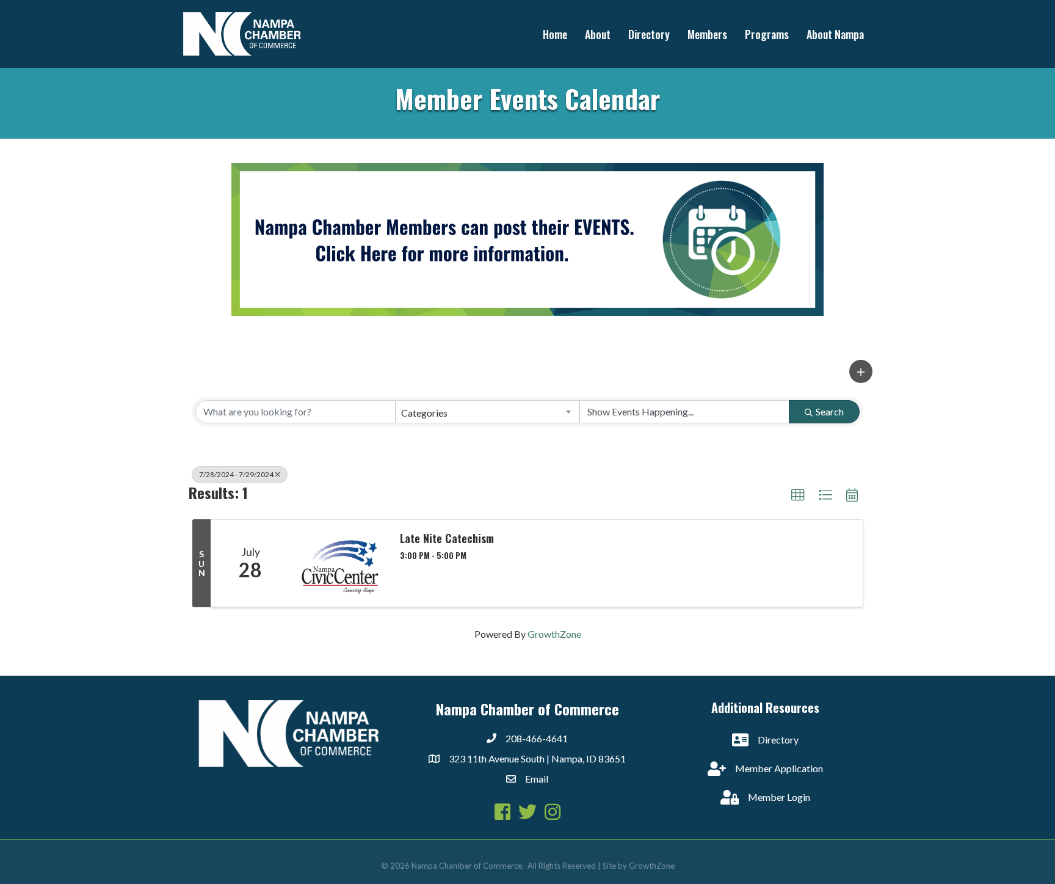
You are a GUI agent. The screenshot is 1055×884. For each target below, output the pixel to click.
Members (707, 34)
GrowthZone (554, 634)
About (598, 34)
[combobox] (488, 411)
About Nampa (835, 34)
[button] (860, 371)
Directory (649, 34)
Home (555, 34)
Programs (767, 34)
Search (830, 411)
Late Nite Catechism (447, 539)
